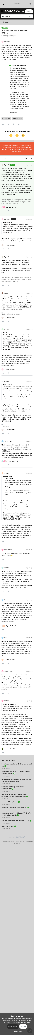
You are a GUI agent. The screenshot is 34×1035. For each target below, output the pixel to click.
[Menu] (3, 3)
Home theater (6, 768)
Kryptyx (6, 329)
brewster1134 (8, 671)
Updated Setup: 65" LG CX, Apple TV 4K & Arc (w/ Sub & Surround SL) (16, 814)
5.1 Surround (6, 118)
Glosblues (7, 568)
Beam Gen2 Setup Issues (10, 802)
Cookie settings (19, 841)
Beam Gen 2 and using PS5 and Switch (14, 807)
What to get (5, 799)
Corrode (6, 381)
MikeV (6, 293)
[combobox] (17, 16)
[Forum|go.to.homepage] (13, 11)
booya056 (7, 42)
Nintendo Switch (17, 118)
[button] (2, 12)
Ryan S (6, 165)
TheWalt (6, 473)
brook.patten (8, 441)
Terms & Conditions (8, 841)
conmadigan (8, 550)
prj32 (5, 637)
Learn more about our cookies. (21, 1022)
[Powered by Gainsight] (17, 837)
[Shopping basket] (30, 3)
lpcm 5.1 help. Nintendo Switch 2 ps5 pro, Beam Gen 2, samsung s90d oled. (17, 780)
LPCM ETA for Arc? (8, 826)
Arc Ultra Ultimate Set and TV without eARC (15, 821)
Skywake (7, 701)
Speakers (5, 22)
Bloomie (6, 600)
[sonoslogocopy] (17, 4)
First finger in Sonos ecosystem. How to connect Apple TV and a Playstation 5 (14, 795)
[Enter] (3, 16)
